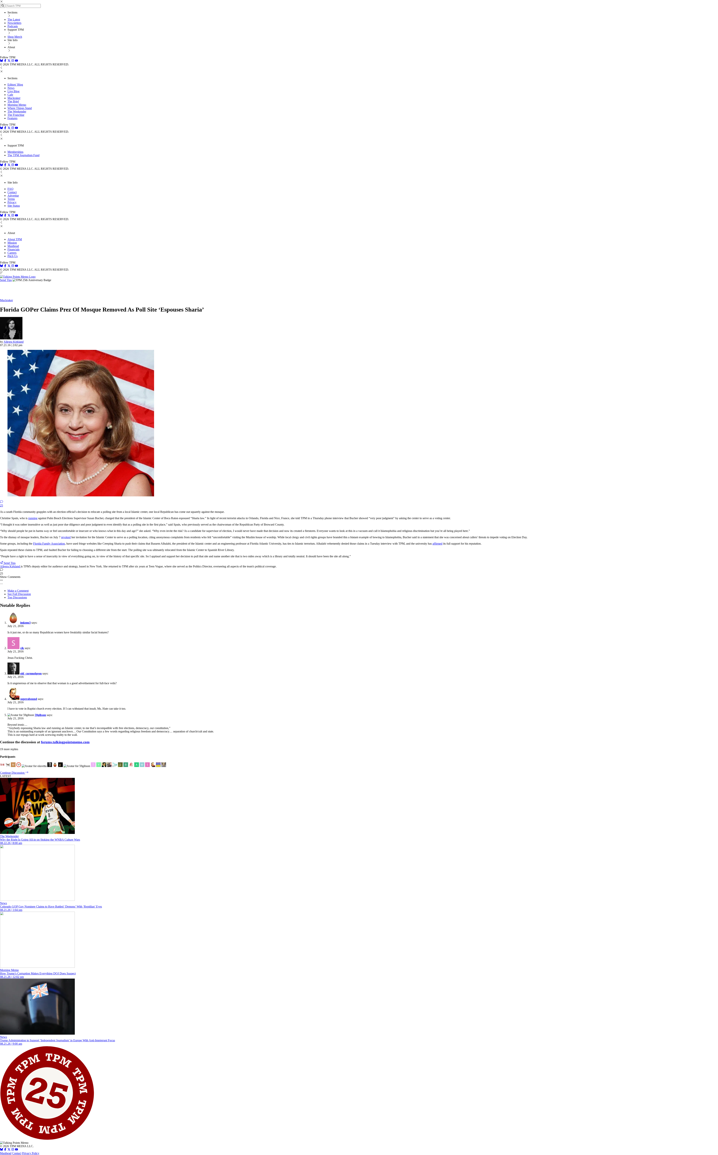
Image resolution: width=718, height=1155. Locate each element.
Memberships (15, 151)
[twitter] (8, 1149)
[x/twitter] (9, 61)
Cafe (10, 94)
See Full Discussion (19, 594)
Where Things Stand (19, 108)
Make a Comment (18, 590)
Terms (11, 199)
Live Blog (13, 91)
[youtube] (16, 61)
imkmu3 (25, 622)
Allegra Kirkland (14, 341)
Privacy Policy (30, 1153)
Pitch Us (12, 256)
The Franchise (15, 114)
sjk (22, 648)
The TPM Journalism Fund (23, 155)
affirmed (437, 543)
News (10, 88)
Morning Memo (16, 104)
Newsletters (14, 22)
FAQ (10, 188)
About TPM (14, 239)
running (32, 518)
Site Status (13, 205)
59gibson (40, 715)
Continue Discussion (12, 772)
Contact (12, 192)
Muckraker (13, 98)
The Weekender (16, 111)
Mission (12, 242)
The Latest (13, 19)
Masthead (13, 246)
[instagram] (12, 61)
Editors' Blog (15, 84)
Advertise (13, 195)
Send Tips (6, 280)
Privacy (11, 202)
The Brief (13, 101)
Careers (11, 252)
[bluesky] (1, 61)
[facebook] (5, 61)
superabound (28, 698)
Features (12, 118)
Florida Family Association (49, 543)
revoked (66, 537)
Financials (13, 249)
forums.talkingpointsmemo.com (65, 742)
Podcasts (12, 26)
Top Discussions (17, 597)
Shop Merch (14, 36)
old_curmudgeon (31, 673)
